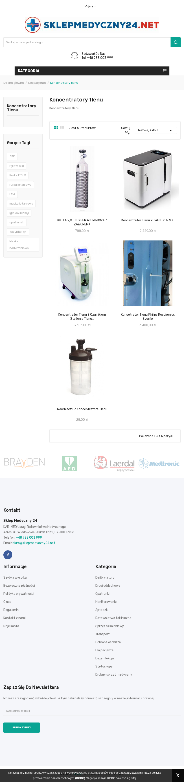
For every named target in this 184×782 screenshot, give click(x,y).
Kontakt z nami (14, 618)
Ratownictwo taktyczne (113, 618)
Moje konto (11, 626)
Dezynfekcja (104, 658)
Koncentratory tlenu (21, 108)
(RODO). (80, 778)
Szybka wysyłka (15, 577)
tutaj (133, 778)
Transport (102, 634)
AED (12, 156)
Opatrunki (102, 594)
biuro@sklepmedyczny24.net (34, 543)
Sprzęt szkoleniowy (109, 626)
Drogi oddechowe (107, 586)
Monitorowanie (106, 602)
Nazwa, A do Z (155, 130)
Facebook (7, 554)
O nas (7, 602)
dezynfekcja (17, 231)
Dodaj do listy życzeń (153, 215)
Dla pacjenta (104, 650)
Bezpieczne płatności (19, 586)
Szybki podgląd (143, 215)
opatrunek (16, 222)
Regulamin (11, 610)
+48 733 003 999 (29, 538)
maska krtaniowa (21, 203)
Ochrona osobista (108, 642)
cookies (113, 772)
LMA (12, 194)
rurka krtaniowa (20, 184)
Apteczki (101, 610)
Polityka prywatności (18, 594)
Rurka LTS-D (17, 175)
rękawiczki (16, 165)
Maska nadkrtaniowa (19, 245)
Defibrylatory (104, 577)
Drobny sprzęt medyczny (113, 674)
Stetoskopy (104, 666)
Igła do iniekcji (19, 213)
